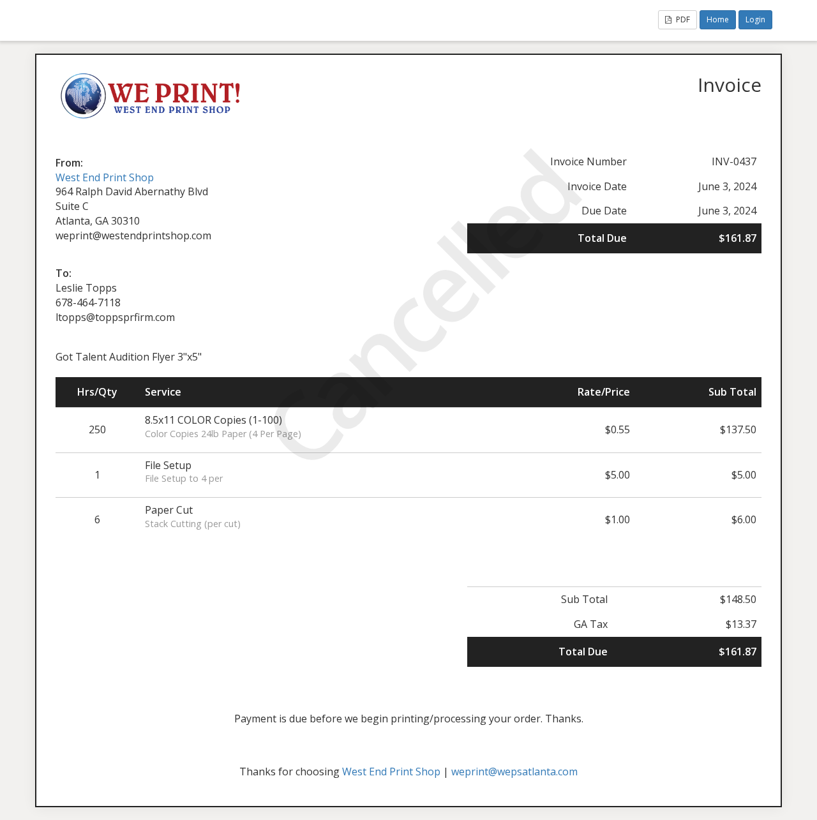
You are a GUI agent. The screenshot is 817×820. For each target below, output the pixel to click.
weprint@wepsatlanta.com (514, 771)
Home (718, 19)
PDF (682, 19)
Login (755, 19)
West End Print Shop (105, 177)
